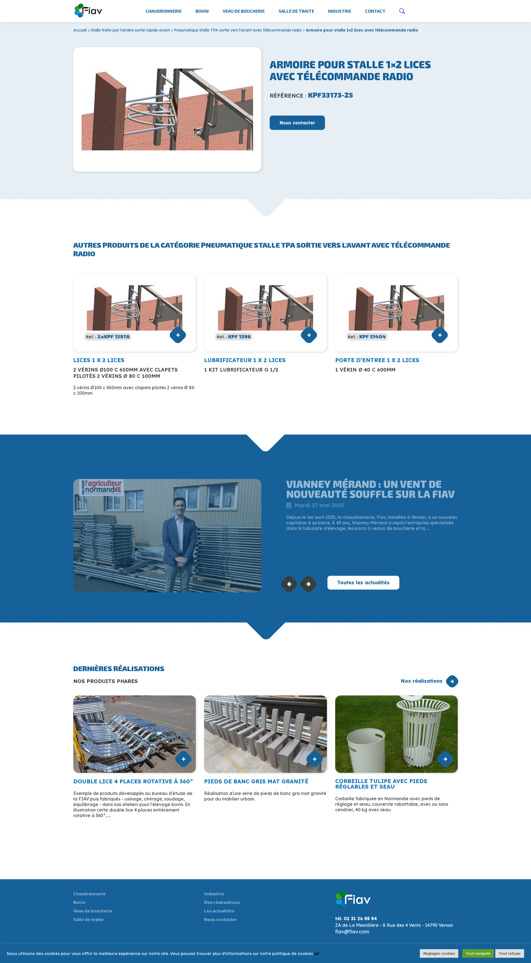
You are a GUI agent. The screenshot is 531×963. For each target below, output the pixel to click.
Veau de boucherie (244, 11)
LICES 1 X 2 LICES (98, 360)
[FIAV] (88, 9)
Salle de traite (296, 11)
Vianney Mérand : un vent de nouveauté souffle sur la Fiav (370, 489)
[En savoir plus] (167, 535)
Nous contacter (297, 122)
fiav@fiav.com (352, 931)
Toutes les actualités (363, 582)
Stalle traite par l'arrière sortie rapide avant (130, 30)
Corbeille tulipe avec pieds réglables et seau (381, 784)
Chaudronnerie (163, 11)
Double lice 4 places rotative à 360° (133, 781)
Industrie (339, 11)
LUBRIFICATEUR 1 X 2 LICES (245, 360)
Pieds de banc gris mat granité (256, 781)
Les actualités (219, 910)
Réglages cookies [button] (439, 953)
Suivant (308, 584)
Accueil (80, 30)
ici (316, 953)
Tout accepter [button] (478, 953)
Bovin (202, 11)
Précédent (289, 584)
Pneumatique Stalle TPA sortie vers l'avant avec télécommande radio (238, 30)
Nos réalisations (421, 681)
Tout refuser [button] (510, 953)
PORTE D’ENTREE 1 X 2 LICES (377, 360)
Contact (375, 11)
